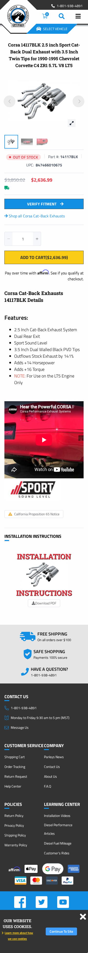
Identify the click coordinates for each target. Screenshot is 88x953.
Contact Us (52, 766)
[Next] (78, 101)
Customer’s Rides (56, 853)
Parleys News (54, 756)
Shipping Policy (15, 835)
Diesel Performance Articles (58, 829)
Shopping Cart (14, 756)
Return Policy (13, 815)
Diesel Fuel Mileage (57, 843)
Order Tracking (14, 766)
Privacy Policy (14, 825)
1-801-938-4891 (70, 5)
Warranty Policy (15, 844)
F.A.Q (47, 786)
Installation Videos (57, 815)
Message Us (20, 727)
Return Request (15, 776)
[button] (8, 239)
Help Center (12, 786)
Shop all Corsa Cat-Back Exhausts (36, 216)
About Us (50, 776)
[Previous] (9, 101)
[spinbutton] (23, 239)
